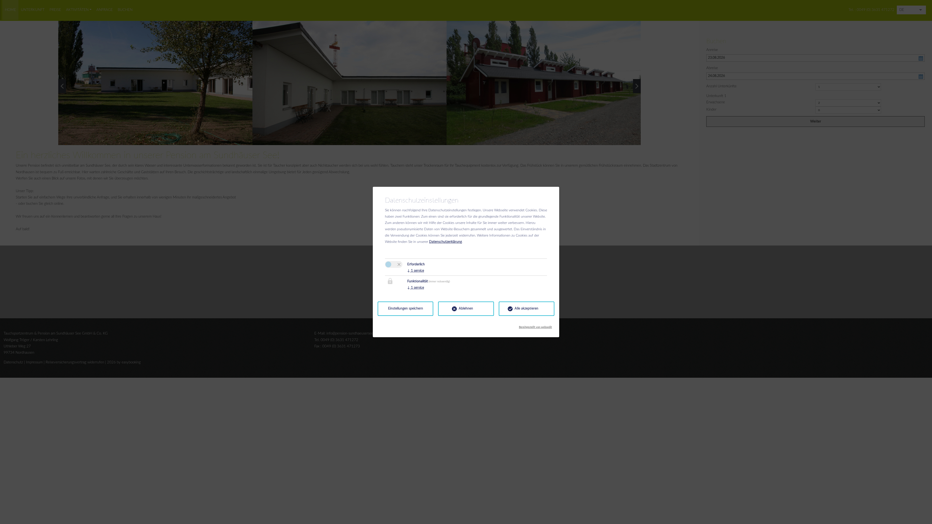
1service (415, 270)
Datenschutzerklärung (445, 242)
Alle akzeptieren (526, 308)
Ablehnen (466, 308)
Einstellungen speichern (405, 308)
